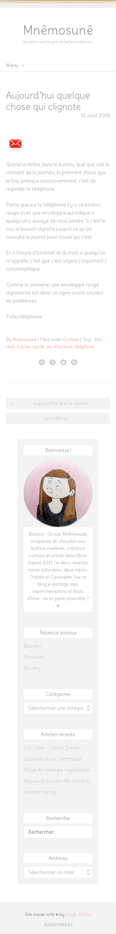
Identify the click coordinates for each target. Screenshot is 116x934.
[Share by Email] (74, 362)
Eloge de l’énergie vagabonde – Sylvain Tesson (58, 770)
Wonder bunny (39, 792)
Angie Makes (78, 914)
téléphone (84, 346)
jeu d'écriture (60, 346)
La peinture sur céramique (52, 759)
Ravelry (31, 668)
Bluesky (32, 646)
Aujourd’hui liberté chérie (60, 403)
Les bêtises (55, 418)
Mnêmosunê (58, 30)
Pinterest (33, 657)
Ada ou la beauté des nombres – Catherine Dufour (58, 781)
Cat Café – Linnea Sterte (51, 748)
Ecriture (71, 339)
